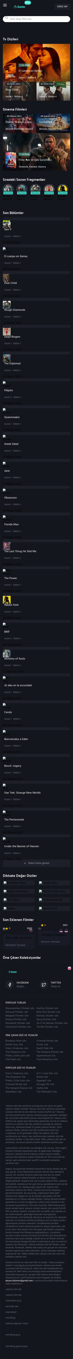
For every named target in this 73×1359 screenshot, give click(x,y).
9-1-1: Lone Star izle (47, 1073)
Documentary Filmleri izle (19, 1008)
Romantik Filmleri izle (17, 1023)
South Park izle (44, 1048)
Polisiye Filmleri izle (16, 1012)
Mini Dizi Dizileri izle (48, 1012)
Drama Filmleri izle (15, 1019)
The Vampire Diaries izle (49, 1052)
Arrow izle (42, 1044)
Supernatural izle (45, 1055)
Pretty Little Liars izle (17, 1055)
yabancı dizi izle (13, 1289)
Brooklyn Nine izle (15, 1040)
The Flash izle (13, 1059)
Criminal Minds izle (47, 1040)
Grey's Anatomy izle (16, 1048)
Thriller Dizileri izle (47, 1026)
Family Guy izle (14, 1044)
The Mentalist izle (46, 1091)
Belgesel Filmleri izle (16, 1015)
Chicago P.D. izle (45, 1084)
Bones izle (42, 1076)
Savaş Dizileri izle (46, 1019)
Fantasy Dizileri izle (47, 1015)
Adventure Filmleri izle (18, 1026)
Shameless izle (13, 1091)
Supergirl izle (43, 1080)
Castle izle (42, 1088)
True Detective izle (46, 1059)
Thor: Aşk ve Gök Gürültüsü (18, 938)
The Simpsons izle (15, 1052)
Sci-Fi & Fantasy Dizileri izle (52, 1023)
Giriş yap (62, 6)
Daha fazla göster (39, 863)
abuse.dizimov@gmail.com (19, 1280)
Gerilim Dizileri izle (47, 1008)
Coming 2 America (53, 934)
